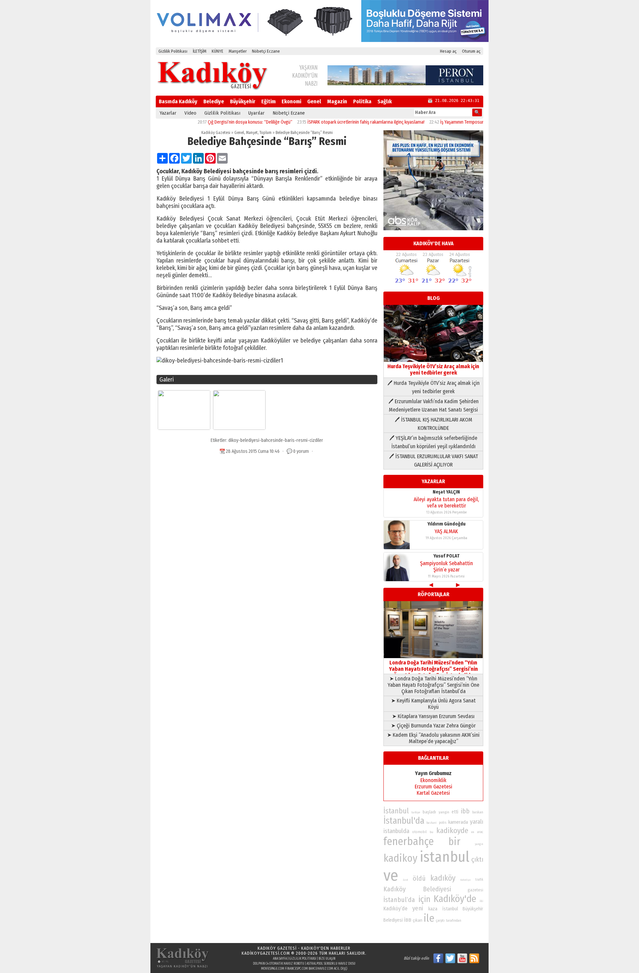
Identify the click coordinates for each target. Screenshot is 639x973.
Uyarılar (256, 113)
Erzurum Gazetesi (433, 786)
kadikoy (400, 858)
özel (405, 879)
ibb (465, 811)
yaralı (476, 821)
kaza (432, 909)
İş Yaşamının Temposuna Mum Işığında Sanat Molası (469, 122)
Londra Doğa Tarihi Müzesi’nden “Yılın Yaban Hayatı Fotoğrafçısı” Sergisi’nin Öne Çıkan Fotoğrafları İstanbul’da (433, 668)
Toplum (266, 132)
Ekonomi (291, 101)
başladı (429, 811)
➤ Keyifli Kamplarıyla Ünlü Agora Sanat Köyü (433, 703)
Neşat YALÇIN (446, 492)
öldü (419, 878)
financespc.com (296, 969)
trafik (479, 880)
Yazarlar (168, 113)
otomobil (419, 832)
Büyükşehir (242, 101)
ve (390, 875)
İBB (407, 920)
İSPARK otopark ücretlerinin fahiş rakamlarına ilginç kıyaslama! (346, 122)
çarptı (440, 920)
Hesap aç (448, 51)
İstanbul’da (399, 900)
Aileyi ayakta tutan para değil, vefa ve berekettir (446, 502)
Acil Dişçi (340, 969)
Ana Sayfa (280, 959)
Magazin (337, 101)
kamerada (458, 822)
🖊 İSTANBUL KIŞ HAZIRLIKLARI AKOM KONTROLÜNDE (433, 424)
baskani (431, 822)
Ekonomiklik (433, 780)
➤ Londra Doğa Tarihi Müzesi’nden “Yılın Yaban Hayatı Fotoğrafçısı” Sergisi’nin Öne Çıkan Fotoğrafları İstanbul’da (433, 684)
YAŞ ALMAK (446, 531)
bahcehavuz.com (321, 969)
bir (454, 841)
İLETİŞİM (199, 51)
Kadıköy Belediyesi (417, 889)
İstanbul (396, 810)
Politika (362, 101)
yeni (417, 908)
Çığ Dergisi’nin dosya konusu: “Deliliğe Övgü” (230, 122)
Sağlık (384, 101)
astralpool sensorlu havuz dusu (331, 964)
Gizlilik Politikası (172, 51)
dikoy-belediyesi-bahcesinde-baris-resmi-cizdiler (275, 440)
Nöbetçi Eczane (266, 51)
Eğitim (268, 101)
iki (481, 901)
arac (480, 832)
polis (442, 822)
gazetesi (475, 889)
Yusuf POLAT (446, 556)
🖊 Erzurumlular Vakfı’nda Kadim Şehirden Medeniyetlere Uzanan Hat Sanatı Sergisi (433, 405)
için (424, 899)
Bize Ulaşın (327, 959)
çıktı (477, 859)
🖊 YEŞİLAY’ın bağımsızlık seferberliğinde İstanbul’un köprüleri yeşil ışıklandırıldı (433, 442)
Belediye (213, 101)
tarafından (453, 921)
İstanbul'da (403, 820)
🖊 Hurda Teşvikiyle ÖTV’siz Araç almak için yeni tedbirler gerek (433, 387)
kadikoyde (452, 830)
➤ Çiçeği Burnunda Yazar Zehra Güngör (433, 725)
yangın (479, 844)
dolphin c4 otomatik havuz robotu (278, 964)
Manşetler (238, 51)
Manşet (252, 132)
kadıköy (443, 878)
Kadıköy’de (395, 908)
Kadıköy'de (455, 899)
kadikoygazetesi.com (266, 953)
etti (455, 812)
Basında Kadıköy (178, 101)
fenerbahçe (408, 841)
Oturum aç (471, 51)
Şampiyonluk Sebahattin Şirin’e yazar (446, 566)
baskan (477, 812)
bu (431, 832)
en (472, 832)
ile (429, 918)
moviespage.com (272, 969)
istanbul (444, 857)
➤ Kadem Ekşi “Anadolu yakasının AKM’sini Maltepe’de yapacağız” (433, 738)
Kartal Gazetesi (433, 793)
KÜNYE (217, 51)
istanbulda (396, 831)
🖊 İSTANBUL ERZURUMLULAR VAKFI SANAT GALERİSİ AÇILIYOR (433, 460)
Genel (314, 101)
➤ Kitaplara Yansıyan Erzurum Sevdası (433, 716)
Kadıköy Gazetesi (215, 132)
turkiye (415, 812)
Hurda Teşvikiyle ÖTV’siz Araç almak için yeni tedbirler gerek (433, 369)
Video (190, 113)
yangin (444, 812)
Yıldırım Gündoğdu (446, 524)
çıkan (417, 920)
